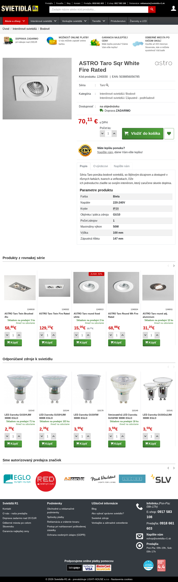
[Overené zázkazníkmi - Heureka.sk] (148, 565)
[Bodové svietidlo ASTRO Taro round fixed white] (89, 291)
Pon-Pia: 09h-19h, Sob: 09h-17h (159, 549)
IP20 (116, 208)
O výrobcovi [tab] (100, 166)
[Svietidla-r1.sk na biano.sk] (161, 565)
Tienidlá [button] (96, 21)
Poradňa (59, 3)
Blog (68, 3)
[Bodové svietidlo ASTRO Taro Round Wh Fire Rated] (123, 291)
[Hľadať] (152, 9)
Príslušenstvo (118, 21)
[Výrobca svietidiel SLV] (160, 479)
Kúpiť (14, 342)
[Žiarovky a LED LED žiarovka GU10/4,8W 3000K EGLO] (20, 392)
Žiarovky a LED (138, 21)
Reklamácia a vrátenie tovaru (63, 521)
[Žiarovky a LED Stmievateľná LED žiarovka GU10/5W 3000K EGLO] (123, 392)
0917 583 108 (116, 3)
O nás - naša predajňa (15, 513)
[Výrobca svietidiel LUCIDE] (132, 479)
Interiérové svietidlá (25, 28)
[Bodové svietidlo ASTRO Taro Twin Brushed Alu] (20, 291)
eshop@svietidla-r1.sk (159, 538)
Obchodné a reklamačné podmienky (60, 510)
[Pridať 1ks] (114, 133)
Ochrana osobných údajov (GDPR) (66, 534)
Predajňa (49, 3)
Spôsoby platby (55, 517)
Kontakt (77, 3)
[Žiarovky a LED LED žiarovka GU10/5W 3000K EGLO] (89, 392)
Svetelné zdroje (100, 518)
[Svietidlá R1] (20, 8)
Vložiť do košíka (145, 133)
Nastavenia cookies (121, 579)
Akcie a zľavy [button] (13, 21)
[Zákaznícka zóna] (174, 8)
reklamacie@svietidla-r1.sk (147, 3)
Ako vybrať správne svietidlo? (108, 513)
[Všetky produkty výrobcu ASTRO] (163, 62)
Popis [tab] (83, 166)
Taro (103, 85)
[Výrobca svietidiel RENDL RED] (45, 481)
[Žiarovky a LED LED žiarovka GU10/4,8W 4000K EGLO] (54, 392)
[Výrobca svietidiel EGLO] (17, 478)
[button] (169, 265)
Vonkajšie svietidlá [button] (72, 21)
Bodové (45, 28)
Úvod (6, 28)
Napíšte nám (105, 152)
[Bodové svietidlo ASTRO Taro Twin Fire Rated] (54, 291)
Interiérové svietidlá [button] (42, 21)
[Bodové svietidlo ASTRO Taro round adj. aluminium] (158, 291)
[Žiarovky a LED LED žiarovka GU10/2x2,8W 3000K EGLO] (158, 392)
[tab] (83, 166)
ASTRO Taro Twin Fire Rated (54, 313)
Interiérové (112, 93)
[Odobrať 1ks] (102, 133)
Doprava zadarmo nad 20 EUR (20, 518)
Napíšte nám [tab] (122, 166)
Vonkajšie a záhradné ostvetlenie (110, 522)
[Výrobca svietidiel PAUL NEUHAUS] (103, 478)
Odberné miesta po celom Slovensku (17, 524)
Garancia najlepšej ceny (16, 531)
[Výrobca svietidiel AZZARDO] (74, 479)
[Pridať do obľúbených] (169, 133)
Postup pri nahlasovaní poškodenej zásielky (66, 528)
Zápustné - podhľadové (140, 97)
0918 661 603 (94, 3)
